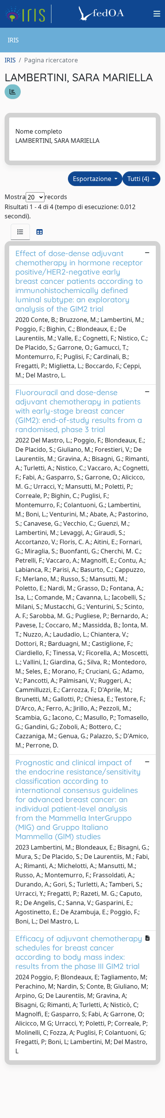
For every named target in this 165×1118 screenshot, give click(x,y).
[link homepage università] (102, 14)
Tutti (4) (139, 178)
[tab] (20, 232)
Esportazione (93, 178)
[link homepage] (28, 14)
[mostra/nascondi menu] (156, 14)
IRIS (10, 60)
